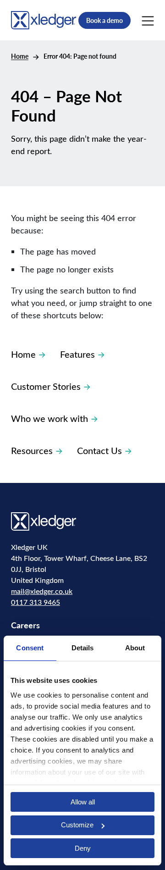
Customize (77, 825)
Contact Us (99, 450)
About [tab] (135, 648)
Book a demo (104, 20)
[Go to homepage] (43, 19)
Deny (83, 848)
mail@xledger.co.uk (41, 591)
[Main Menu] (148, 20)
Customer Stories (46, 386)
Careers (25, 625)
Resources (32, 450)
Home (19, 56)
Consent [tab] (30, 648)
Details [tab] (83, 648)
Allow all (83, 802)
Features (77, 354)
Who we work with (49, 418)
